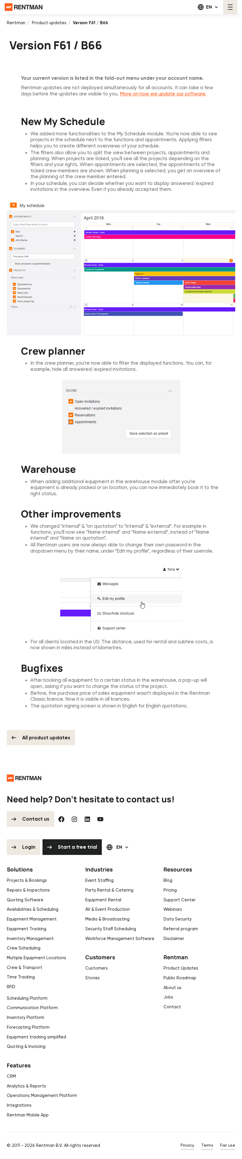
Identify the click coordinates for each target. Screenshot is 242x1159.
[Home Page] (23, 7)
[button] (208, 7)
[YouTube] (100, 819)
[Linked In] (87, 819)
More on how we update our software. (163, 94)
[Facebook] (61, 819)
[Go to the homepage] (24, 778)
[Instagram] (74, 819)
